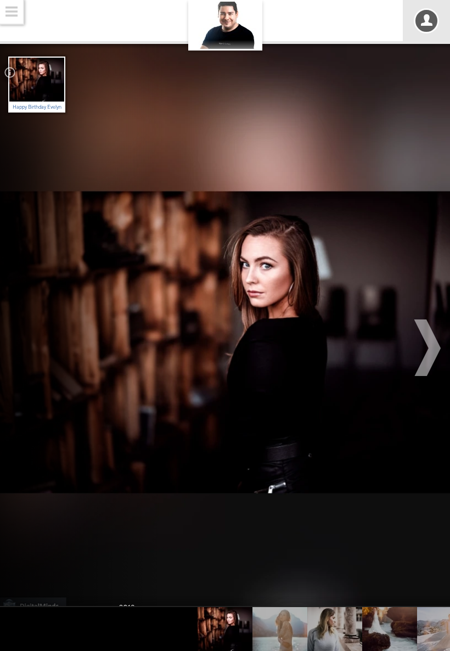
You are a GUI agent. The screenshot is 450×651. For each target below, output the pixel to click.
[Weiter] (429, 347)
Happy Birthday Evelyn (37, 107)
